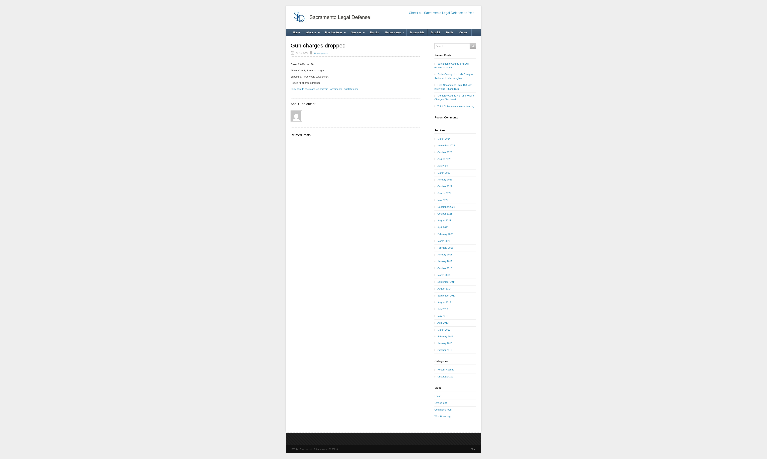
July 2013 (442, 309)
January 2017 (444, 261)
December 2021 (446, 207)
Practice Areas (332, 33)
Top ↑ (473, 449)
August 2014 (444, 288)
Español (435, 32)
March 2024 (443, 138)
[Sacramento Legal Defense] (351, 17)
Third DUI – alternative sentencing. (456, 106)
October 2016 (444, 268)
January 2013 (444, 343)
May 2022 (442, 200)
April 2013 (443, 322)
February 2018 (445, 247)
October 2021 (444, 213)
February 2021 (445, 234)
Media (449, 32)
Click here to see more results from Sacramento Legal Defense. (325, 89)
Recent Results (445, 369)
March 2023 (443, 172)
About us (309, 33)
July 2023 (442, 166)
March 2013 (443, 329)
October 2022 (444, 186)
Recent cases (391, 33)
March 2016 (443, 275)
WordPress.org (442, 416)
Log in (437, 396)
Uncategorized (321, 52)
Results (374, 32)
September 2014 (446, 282)
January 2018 (444, 254)
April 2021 (443, 227)
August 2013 (444, 302)
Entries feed (440, 403)
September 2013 (446, 295)
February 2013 (445, 336)
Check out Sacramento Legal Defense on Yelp (441, 13)
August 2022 (444, 193)
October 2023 (444, 152)
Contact (463, 32)
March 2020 (443, 241)
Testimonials (417, 32)
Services (354, 33)
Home (296, 32)
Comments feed (443, 409)
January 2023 (444, 179)
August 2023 (444, 159)
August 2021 (444, 220)
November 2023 (446, 145)
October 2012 (444, 350)
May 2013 (442, 316)
